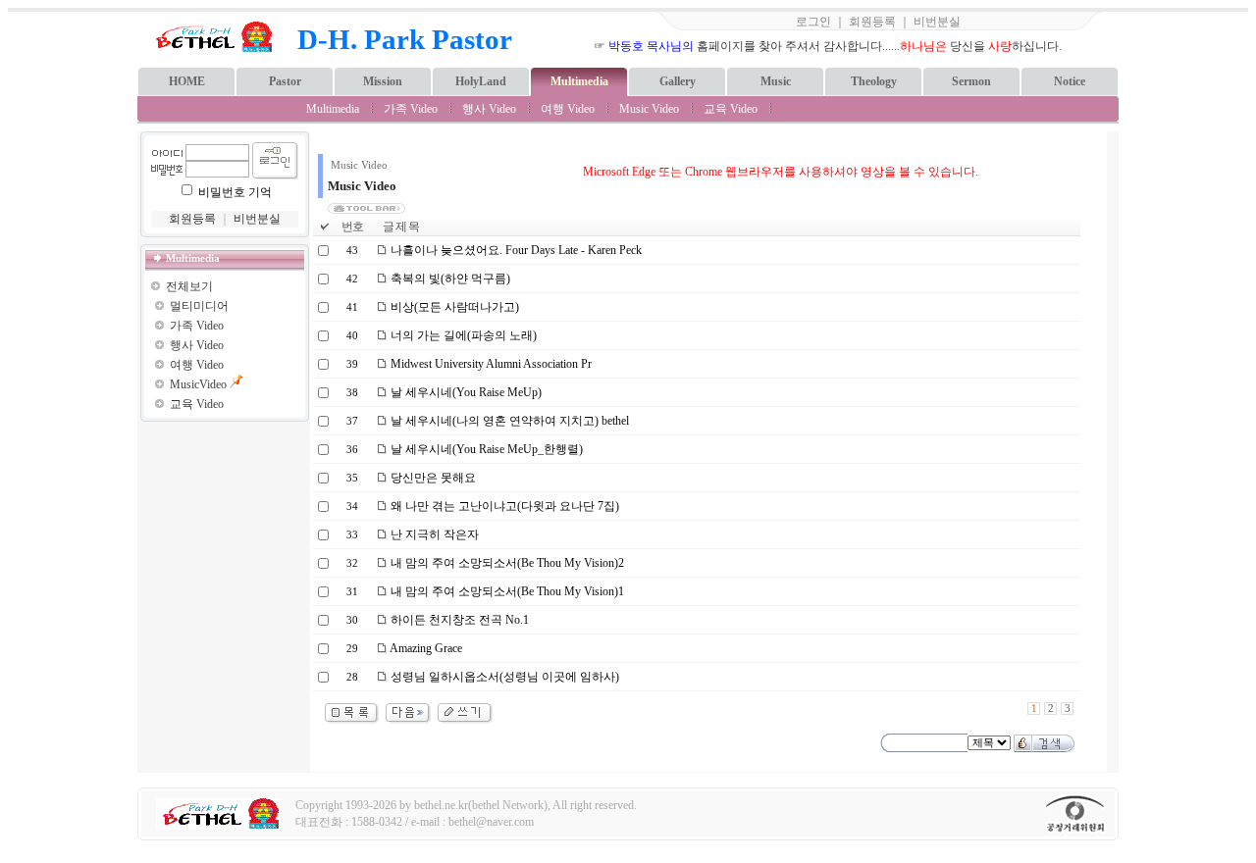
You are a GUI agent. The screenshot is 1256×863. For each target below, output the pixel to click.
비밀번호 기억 (235, 192)
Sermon (971, 81)
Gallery (677, 81)
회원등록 (872, 21)
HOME (187, 81)
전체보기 (189, 286)
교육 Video (731, 109)
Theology (874, 81)
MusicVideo (198, 384)
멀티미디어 (199, 306)
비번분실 (937, 21)
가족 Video (411, 109)
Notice (1069, 81)
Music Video (649, 109)
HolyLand (480, 81)
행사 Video (489, 109)
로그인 (813, 21)
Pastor (285, 81)
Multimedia (579, 81)
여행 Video (568, 109)
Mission (382, 81)
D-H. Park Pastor (404, 39)
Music (775, 81)
